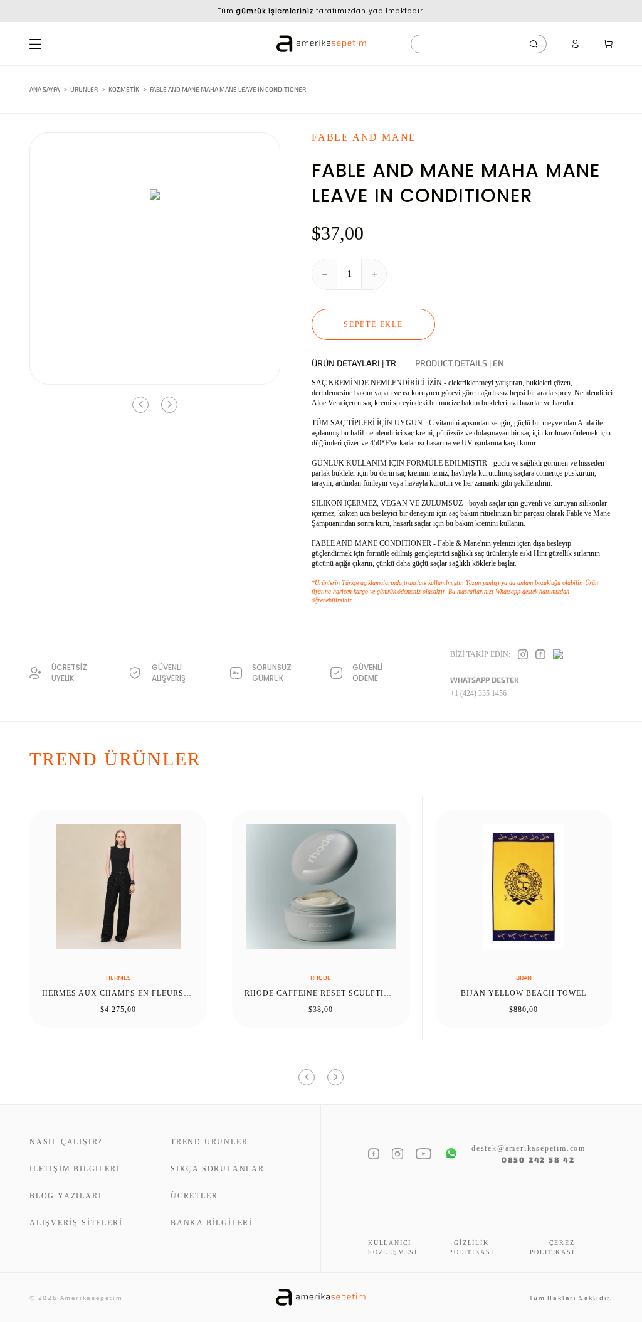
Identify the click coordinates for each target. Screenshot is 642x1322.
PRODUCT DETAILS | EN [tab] (459, 363)
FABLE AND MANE (364, 137)
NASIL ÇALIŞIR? (65, 1142)
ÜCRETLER (194, 1195)
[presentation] (140, 405)
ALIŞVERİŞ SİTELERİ (75, 1222)
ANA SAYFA (44, 89)
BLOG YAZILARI (65, 1195)
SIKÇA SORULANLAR (218, 1169)
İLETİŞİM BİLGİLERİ (74, 1169)
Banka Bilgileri (212, 1222)
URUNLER (84, 89)
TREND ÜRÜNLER (209, 1142)
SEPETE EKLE (373, 324)
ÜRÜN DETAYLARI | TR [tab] (354, 363)
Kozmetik (124, 89)
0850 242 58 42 (538, 1159)
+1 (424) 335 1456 (478, 693)
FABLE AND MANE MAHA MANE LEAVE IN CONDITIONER (228, 89)
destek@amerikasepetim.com (523, 1148)
